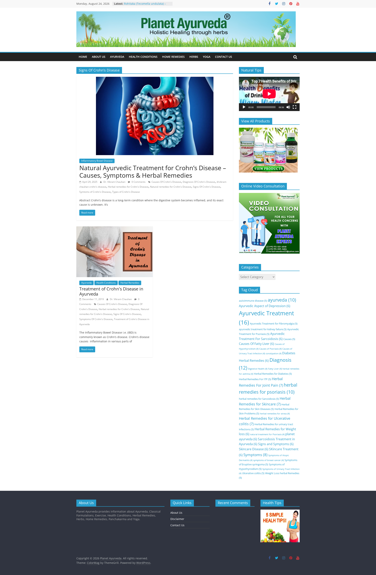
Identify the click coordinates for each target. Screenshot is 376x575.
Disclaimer (177, 519)
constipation (273, 353)
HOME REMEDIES (173, 57)
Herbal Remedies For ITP (255, 379)
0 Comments (138, 182)
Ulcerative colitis (253, 473)
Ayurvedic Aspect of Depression (264, 306)
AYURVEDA (117, 57)
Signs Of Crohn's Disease (206, 186)
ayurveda (282, 300)
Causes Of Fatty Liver (256, 344)
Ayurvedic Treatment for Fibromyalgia (273, 323)
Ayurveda (86, 282)
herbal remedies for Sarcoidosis (259, 399)
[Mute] (288, 107)
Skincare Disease (253, 449)
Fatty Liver (275, 368)
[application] (269, 94)
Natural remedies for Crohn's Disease (170, 186)
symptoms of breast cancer (268, 460)
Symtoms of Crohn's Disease (95, 191)
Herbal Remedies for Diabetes (273, 373)
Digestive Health (257, 368)
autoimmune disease (253, 300)
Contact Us (177, 525)
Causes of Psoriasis (270, 348)
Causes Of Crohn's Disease (166, 182)
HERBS (193, 57)
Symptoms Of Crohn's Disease (95, 319)
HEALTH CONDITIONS (143, 57)
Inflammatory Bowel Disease (97, 160)
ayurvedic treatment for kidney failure (263, 329)
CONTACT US (223, 57)
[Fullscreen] (294, 107)
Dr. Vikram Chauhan (114, 182)
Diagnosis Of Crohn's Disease (199, 182)
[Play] (244, 107)
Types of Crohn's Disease (126, 191)
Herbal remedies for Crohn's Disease (128, 186)
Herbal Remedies (129, 282)
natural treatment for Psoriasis (267, 434)
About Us (176, 512)
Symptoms (255, 454)
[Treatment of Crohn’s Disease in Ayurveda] (114, 229)
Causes (289, 339)
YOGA (206, 57)
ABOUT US (98, 57)
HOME (83, 57)
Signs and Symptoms (276, 444)
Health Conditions (106, 282)
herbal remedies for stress (275, 413)
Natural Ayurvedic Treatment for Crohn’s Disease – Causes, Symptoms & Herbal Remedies (152, 171)
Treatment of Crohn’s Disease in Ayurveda (111, 291)
